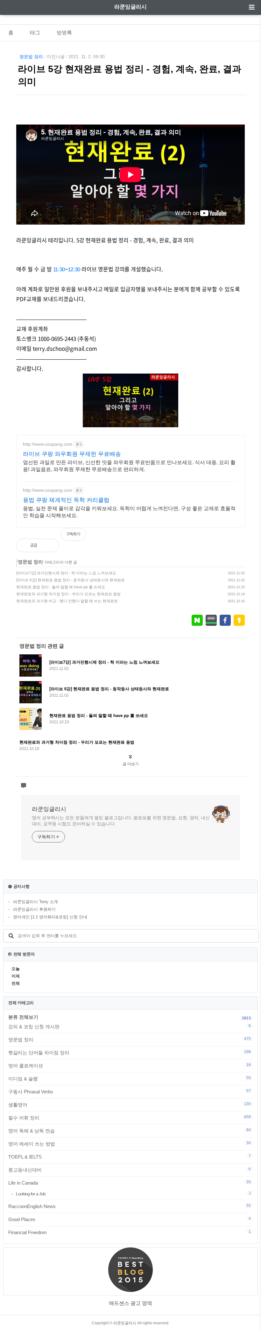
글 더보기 (131, 764)
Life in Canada (129, 1183)
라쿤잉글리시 (130, 7)
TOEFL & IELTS (129, 1156)
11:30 (59, 270)
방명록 (64, 32)
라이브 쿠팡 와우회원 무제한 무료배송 (72, 454)
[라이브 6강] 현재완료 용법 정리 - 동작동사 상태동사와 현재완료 (70, 580)
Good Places (129, 1219)
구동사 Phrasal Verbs (129, 1091)
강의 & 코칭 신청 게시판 (129, 1026)
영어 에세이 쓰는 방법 (129, 1143)
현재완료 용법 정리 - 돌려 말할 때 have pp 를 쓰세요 (60, 587)
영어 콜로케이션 (129, 1065)
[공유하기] (49, 545)
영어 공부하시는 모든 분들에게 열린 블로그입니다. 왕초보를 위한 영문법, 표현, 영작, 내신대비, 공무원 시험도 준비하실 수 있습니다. (121, 820)
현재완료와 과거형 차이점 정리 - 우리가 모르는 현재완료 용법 (68, 594)
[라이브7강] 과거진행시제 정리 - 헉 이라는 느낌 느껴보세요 (66, 573)
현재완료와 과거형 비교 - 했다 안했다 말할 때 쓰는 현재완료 (67, 601)
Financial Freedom (129, 1232)
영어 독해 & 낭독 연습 (129, 1130)
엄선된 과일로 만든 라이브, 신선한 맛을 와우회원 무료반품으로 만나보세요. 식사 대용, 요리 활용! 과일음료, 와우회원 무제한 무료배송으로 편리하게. (129, 466)
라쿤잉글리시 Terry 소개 (35, 901)
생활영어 (129, 1104)
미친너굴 (56, 56)
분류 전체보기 (23, 1017)
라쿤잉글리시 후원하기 (34, 909)
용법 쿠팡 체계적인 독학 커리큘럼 (66, 500)
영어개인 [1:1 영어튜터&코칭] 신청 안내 (50, 917)
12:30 (74, 270)
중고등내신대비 (129, 1169)
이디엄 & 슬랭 (129, 1078)
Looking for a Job (133, 1193)
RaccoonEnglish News (129, 1206)
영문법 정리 (31, 56)
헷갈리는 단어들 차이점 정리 (129, 1052)
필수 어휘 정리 (129, 1117)
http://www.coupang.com (47, 444)
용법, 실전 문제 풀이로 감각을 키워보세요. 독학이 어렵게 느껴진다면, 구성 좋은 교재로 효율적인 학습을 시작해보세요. (129, 512)
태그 (35, 32)
